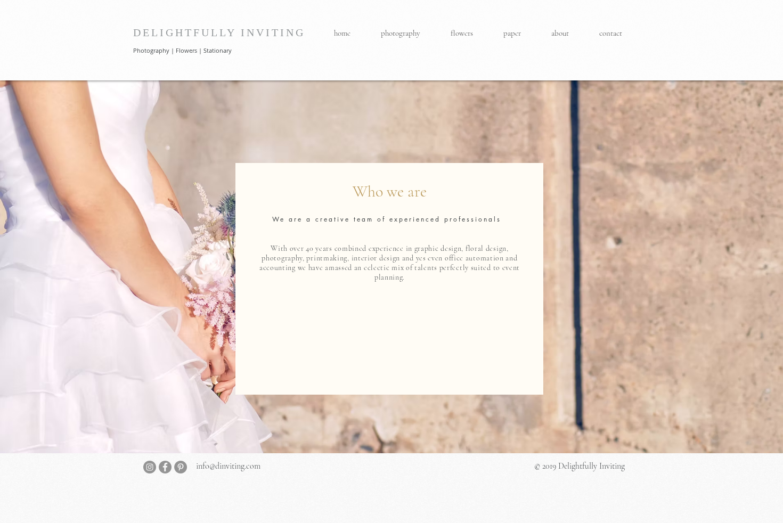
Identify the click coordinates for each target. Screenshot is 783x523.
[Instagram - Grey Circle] (149, 467)
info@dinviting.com (228, 466)
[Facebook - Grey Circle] (165, 467)
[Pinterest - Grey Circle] (180, 467)
